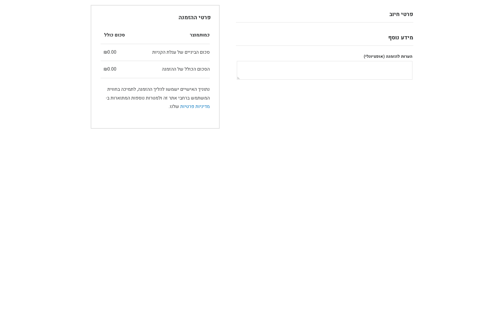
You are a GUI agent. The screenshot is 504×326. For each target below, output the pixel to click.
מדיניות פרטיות (195, 106)
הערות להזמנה (388, 56)
